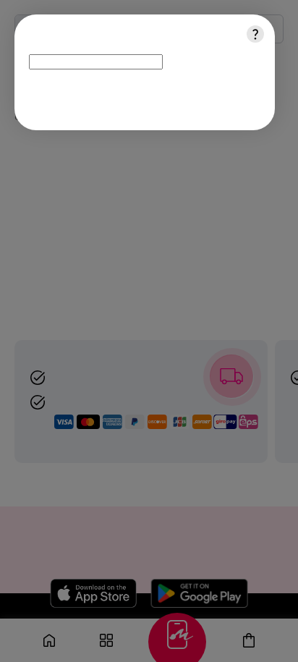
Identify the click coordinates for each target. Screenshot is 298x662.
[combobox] (96, 61)
